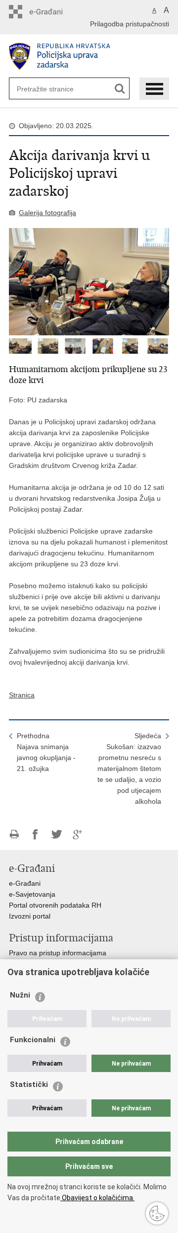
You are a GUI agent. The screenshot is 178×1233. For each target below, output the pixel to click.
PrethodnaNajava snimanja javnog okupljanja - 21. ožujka (46, 752)
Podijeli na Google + (78, 834)
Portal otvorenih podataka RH (55, 905)
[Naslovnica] (89, 56)
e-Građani (25, 883)
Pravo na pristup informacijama (57, 953)
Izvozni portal (29, 916)
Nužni (20, 995)
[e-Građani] (51, 11)
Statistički (29, 1084)
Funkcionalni (32, 1039)
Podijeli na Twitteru (56, 834)
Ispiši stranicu (14, 834)
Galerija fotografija (47, 213)
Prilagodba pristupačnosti (129, 24)
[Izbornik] (154, 88)
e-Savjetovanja (32, 894)
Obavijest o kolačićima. (97, 1198)
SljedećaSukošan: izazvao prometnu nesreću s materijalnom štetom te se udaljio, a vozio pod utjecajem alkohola (129, 768)
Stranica (22, 695)
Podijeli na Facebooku (35, 834)
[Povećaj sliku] (89, 281)
